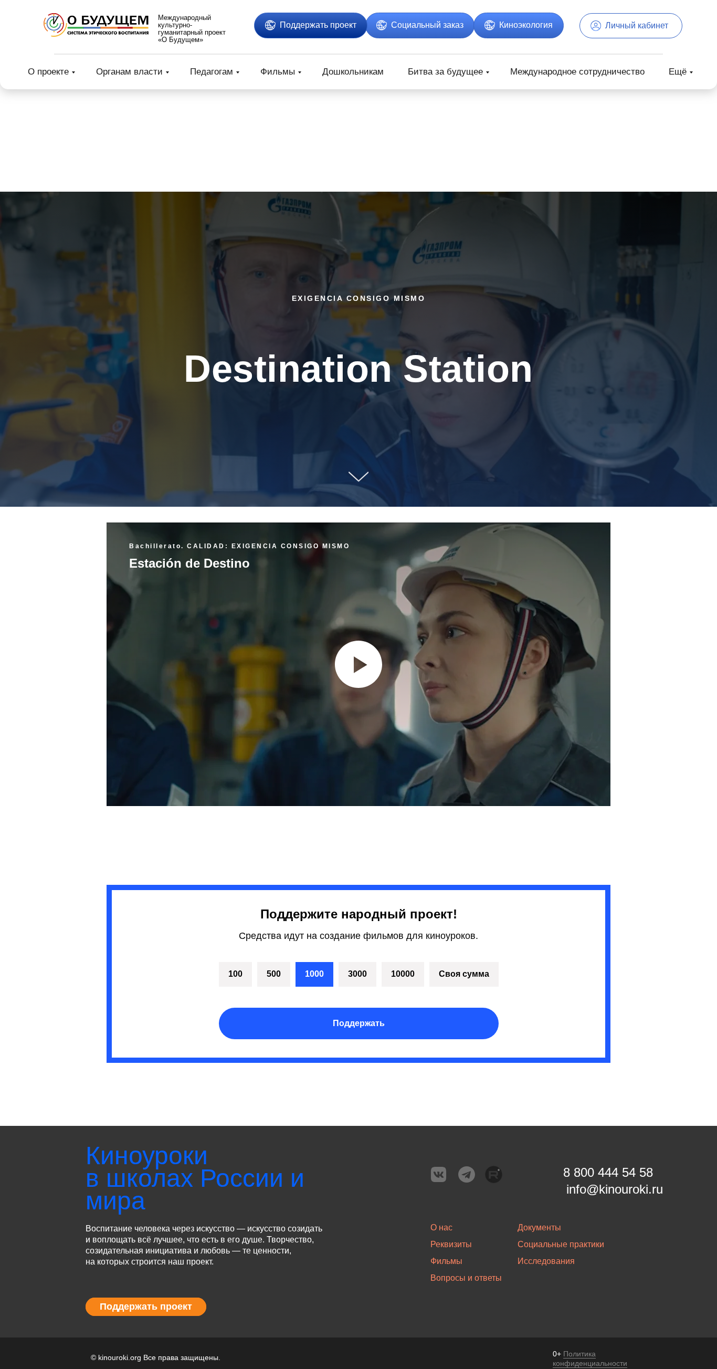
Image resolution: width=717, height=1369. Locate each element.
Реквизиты (451, 1244)
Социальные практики (561, 1244)
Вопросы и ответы (466, 1277)
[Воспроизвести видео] (358, 664)
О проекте (48, 72)
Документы (539, 1227)
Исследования (546, 1261)
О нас (441, 1227)
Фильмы (277, 72)
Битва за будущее (445, 72)
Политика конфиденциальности (590, 1358)
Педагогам (211, 72)
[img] (96, 25)
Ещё (678, 72)
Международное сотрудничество (577, 72)
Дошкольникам (353, 72)
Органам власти (129, 72)
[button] (310, 25)
